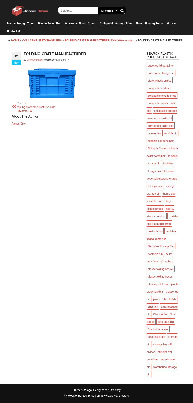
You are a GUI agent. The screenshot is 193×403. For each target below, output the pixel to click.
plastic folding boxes (160, 276)
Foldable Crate (157, 148)
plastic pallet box (158, 284)
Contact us (14, 31)
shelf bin (153, 306)
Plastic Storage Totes (20, 23)
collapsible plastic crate (162, 95)
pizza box (167, 261)
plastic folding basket (160, 269)
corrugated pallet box (160, 126)
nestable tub (155, 254)
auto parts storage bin (161, 73)
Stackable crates (158, 329)
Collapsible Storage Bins (116, 23)
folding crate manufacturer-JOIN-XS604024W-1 (100, 40)
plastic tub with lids (164, 299)
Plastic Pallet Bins (49, 23)
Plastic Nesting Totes (149, 23)
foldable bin (170, 133)
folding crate (155, 186)
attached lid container (161, 65)
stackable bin (166, 321)
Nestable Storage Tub (161, 246)
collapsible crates (158, 88)
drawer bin (154, 133)
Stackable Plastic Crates (80, 23)
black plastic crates (160, 80)
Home (15, 40)
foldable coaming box (161, 141)
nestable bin (155, 231)
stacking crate (156, 337)
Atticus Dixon (35, 59)
